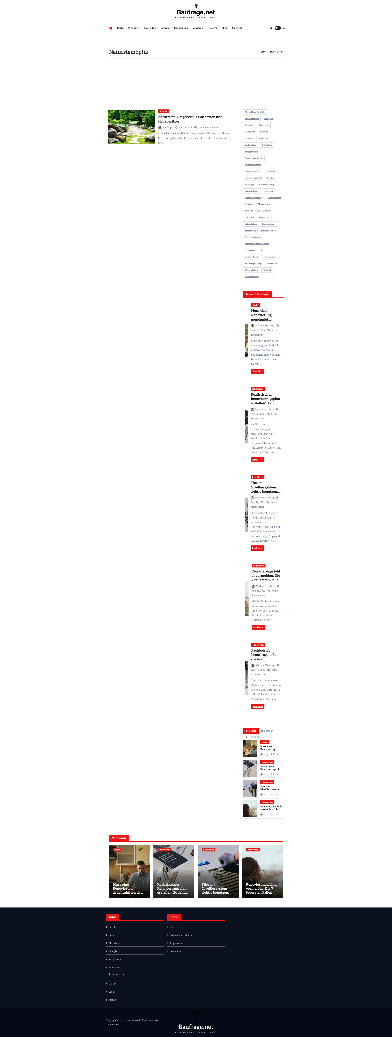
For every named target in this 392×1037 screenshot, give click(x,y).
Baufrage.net (196, 12)
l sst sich (249, 204)
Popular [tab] (268, 730)
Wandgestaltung (251, 270)
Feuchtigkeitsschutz (253, 164)
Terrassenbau (269, 257)
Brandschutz (263, 138)
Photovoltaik (264, 217)
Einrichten (150, 28)
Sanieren (198, 28)
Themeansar (112, 1024)
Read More (258, 371)
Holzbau (270, 178)
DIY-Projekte (267, 145)
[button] (284, 28)
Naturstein (249, 217)
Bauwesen (249, 138)
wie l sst (267, 270)
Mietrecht (249, 211)
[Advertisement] (196, 82)
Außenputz (268, 118)
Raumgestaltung (268, 224)
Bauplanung (181, 28)
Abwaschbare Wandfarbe (255, 112)
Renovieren (257, 388)
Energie (165, 28)
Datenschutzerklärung (182, 935)
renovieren (176, 951)
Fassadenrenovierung (254, 158)
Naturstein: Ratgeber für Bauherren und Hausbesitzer (190, 119)
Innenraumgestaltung (253, 197)
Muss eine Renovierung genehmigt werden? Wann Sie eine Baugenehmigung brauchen (128, 894)
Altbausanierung (252, 118)
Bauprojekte (250, 132)
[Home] (111, 28)
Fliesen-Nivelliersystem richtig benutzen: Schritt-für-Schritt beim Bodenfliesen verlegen (266, 493)
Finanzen (133, 28)
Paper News (148, 1020)
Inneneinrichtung (252, 191)
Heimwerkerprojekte (253, 178)
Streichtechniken (252, 257)
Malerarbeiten (264, 204)
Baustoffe (264, 132)
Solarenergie (250, 250)
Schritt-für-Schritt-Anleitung (257, 243)
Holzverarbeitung (266, 184)
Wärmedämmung (252, 276)
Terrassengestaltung (253, 263)
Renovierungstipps (268, 230)
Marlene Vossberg (265, 325)
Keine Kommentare (208, 127)
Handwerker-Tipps (252, 171)
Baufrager (168, 127)
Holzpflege (249, 184)
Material (237, 28)
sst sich (264, 250)
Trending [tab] (253, 736)
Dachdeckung (250, 145)
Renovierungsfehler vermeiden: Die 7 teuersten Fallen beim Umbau (266, 577)
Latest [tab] (252, 730)
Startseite (175, 927)
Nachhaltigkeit (264, 211)
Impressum (176, 943)
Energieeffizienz (251, 151)
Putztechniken (251, 224)
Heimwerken (271, 171)
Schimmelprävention (253, 237)
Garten (214, 28)
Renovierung (250, 230)
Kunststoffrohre (274, 197)
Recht (120, 28)
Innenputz (269, 191)
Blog (225, 28)
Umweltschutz (272, 263)
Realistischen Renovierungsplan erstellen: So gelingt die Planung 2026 (265, 403)
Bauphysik (249, 125)
